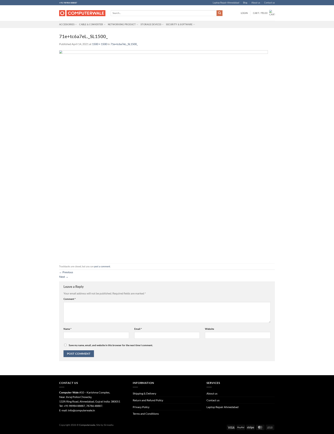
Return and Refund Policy (148, 400)
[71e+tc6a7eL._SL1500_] (163, 154)
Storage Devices (151, 24)
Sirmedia (108, 424)
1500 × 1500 (99, 44)
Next (63, 276)
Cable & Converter (91, 24)
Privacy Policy (141, 407)
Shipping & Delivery (144, 393)
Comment (69, 298)
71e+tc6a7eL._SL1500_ (124, 44)
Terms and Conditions (146, 413)
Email (138, 328)
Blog (245, 2)
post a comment (102, 266)
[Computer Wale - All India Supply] (82, 13)
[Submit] (219, 13)
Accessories (66, 24)
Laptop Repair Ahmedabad (226, 2)
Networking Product (122, 24)
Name (67, 328)
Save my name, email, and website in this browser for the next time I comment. (111, 345)
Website (209, 328)
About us (255, 2)
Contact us (269, 2)
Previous (66, 272)
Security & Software (179, 24)
